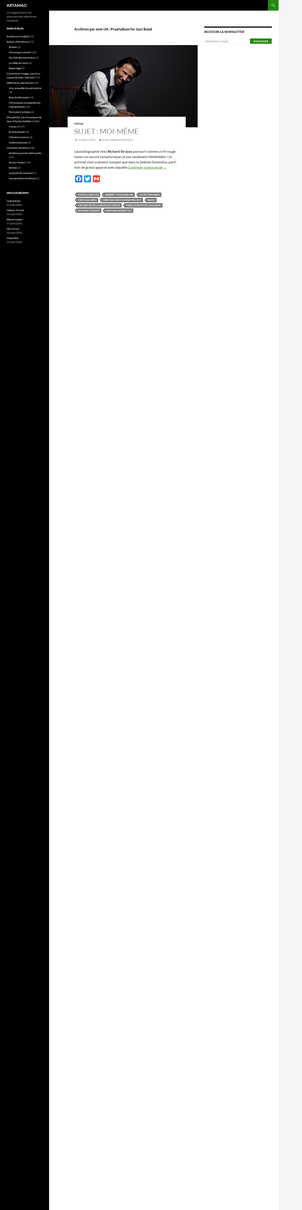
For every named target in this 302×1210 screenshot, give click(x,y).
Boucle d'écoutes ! (19, 97)
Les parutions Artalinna (22, 178)
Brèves (13, 47)
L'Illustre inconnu (19, 137)
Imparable (13, 238)
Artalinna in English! (18, 36)
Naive (151, 199)
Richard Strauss (89, 210)
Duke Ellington (88, 194)
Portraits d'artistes (19, 112)
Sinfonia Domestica (119, 210)
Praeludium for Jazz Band (143, 205)
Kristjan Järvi (87, 199)
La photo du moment (21, 173)
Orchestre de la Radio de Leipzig (99, 205)
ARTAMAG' (17, 5)
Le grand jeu (14, 200)
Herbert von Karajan (119, 194)
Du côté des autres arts (22, 57)
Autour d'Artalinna (17, 41)
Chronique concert (20, 52)
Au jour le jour (17, 162)
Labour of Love (15, 210)
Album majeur (15, 219)
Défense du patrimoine (20, 82)
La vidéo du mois (18, 63)
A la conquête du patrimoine (25, 88)
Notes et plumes (18, 142)
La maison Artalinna (18, 147)
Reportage (15, 68)
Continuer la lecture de (147, 167)
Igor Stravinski (150, 194)
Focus (78, 123)
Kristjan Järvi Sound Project (122, 199)
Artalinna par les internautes (25, 153)
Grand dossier (17, 132)
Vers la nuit (13, 228)
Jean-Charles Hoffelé (117, 139)
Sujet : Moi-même (106, 131)
